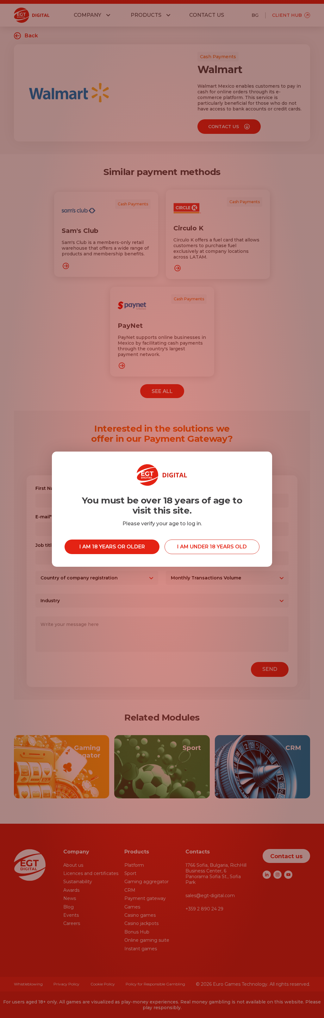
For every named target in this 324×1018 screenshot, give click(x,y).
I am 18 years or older (112, 547)
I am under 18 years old (212, 547)
